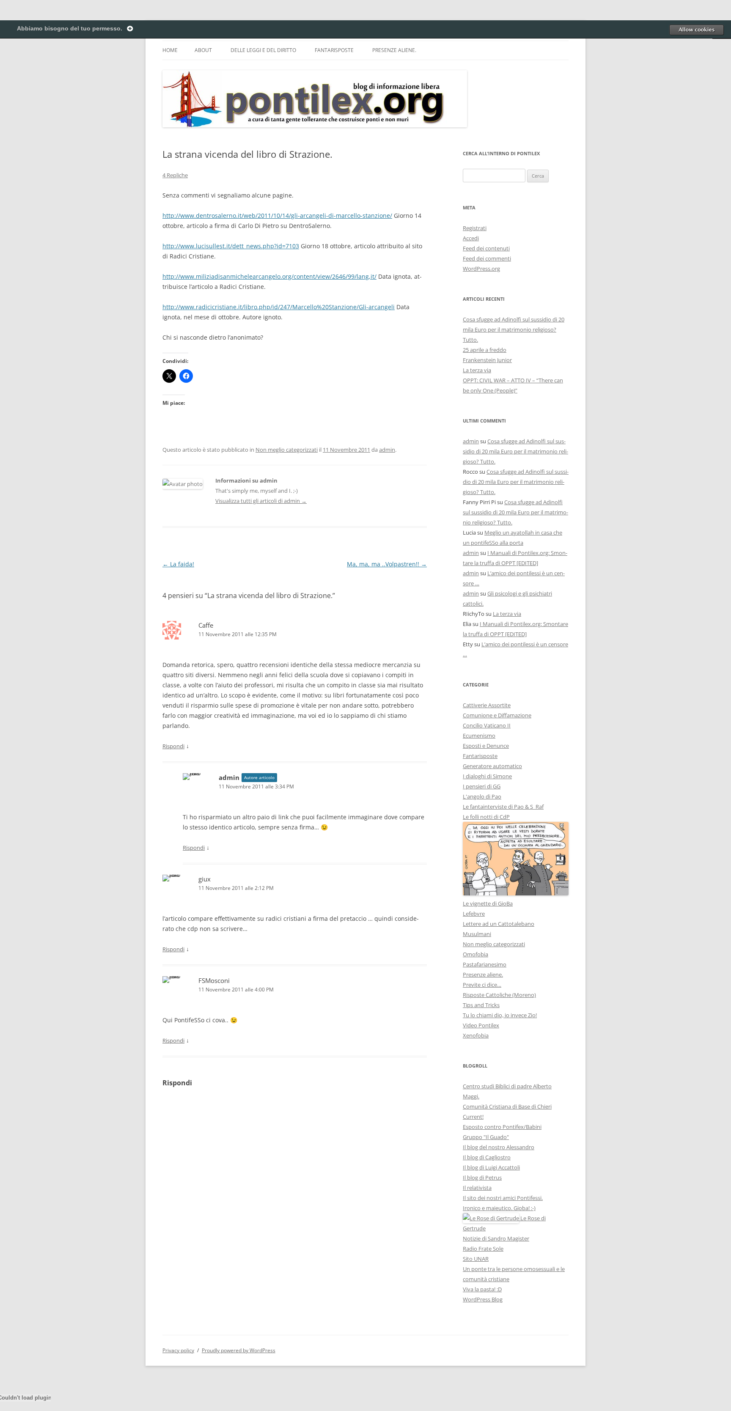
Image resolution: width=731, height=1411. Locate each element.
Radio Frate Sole (483, 1248)
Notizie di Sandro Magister (496, 1238)
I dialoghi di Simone (487, 776)
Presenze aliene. (394, 50)
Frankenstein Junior (487, 360)
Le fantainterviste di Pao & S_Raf (503, 806)
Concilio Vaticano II (487, 725)
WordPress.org (481, 268)
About (203, 50)
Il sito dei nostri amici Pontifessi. (503, 1198)
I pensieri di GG (481, 786)
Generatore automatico (492, 766)
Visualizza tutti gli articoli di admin (261, 501)
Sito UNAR (476, 1259)
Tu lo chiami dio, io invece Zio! (500, 1015)
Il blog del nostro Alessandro (498, 1147)
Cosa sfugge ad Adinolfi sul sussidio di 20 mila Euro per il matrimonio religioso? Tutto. (513, 329)
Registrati (474, 228)
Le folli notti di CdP (486, 817)
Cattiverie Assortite (487, 705)
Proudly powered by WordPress (238, 1350)
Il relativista (477, 1187)
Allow (696, 29)
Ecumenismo (479, 735)
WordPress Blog (483, 1299)
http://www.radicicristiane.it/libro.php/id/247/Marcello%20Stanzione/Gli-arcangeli (278, 307)
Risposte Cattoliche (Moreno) (499, 995)
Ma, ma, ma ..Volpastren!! (387, 564)
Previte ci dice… (482, 984)
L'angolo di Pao (482, 796)
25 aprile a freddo (484, 350)
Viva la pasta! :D (482, 1289)
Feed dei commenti (487, 258)
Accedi (471, 238)
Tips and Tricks (481, 1005)
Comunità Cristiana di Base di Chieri (507, 1106)
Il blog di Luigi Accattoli (491, 1167)
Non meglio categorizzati (287, 449)
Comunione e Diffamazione (497, 715)
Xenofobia (476, 1035)
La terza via (477, 370)
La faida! (178, 564)
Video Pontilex (481, 1025)
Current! (473, 1116)
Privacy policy (178, 1350)
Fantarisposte (334, 50)
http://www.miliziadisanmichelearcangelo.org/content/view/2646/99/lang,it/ (269, 276)
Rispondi (173, 746)
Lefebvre (474, 913)
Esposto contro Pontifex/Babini (502, 1127)
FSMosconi (214, 980)
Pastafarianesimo (484, 964)
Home (170, 50)
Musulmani (477, 934)
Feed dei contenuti (486, 248)
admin (387, 449)
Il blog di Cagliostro (487, 1157)
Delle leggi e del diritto (263, 50)
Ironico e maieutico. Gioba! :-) (499, 1208)
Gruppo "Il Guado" (486, 1137)
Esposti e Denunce (486, 745)
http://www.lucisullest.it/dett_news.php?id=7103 (230, 246)
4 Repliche (175, 175)
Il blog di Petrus (482, 1177)
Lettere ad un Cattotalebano (498, 924)
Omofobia (475, 954)
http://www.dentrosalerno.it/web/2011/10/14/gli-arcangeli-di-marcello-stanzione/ (277, 215)
